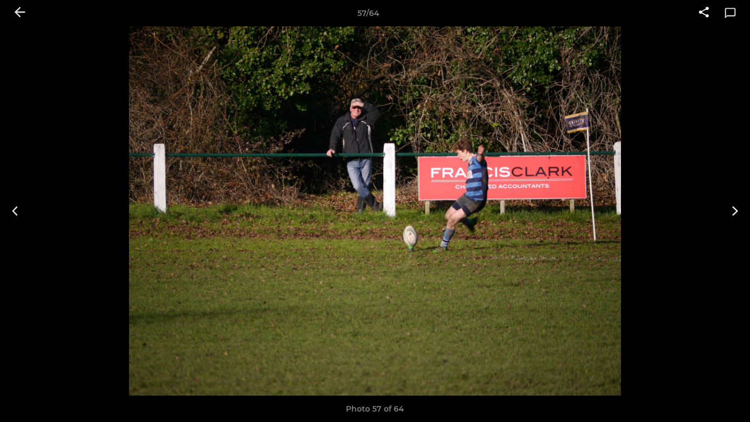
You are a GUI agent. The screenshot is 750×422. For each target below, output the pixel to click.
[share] (703, 13)
